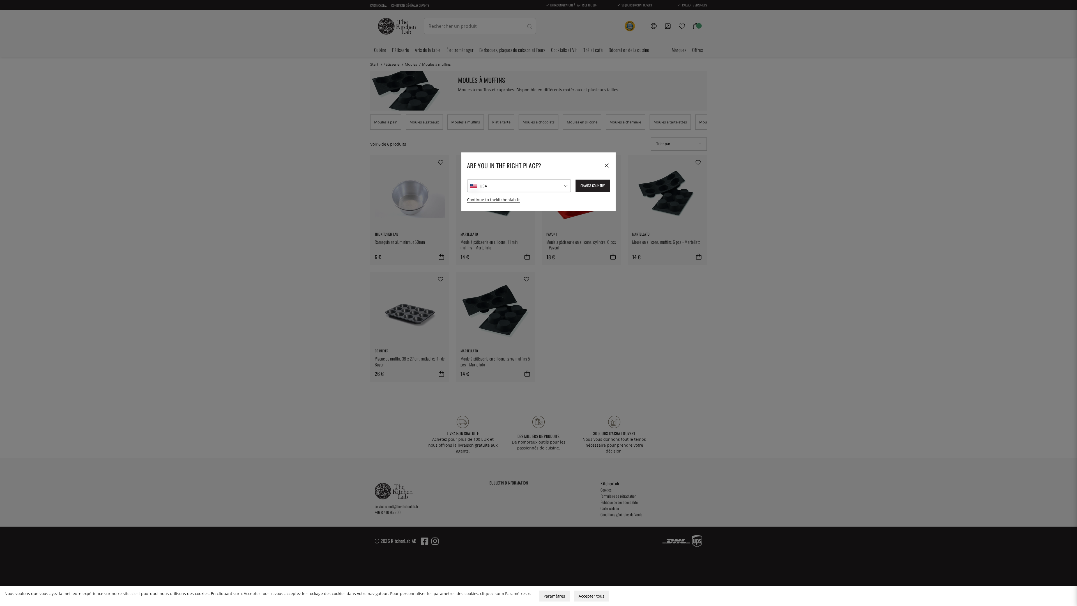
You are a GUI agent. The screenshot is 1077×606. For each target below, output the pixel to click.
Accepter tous (591, 596)
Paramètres (554, 596)
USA (483, 186)
